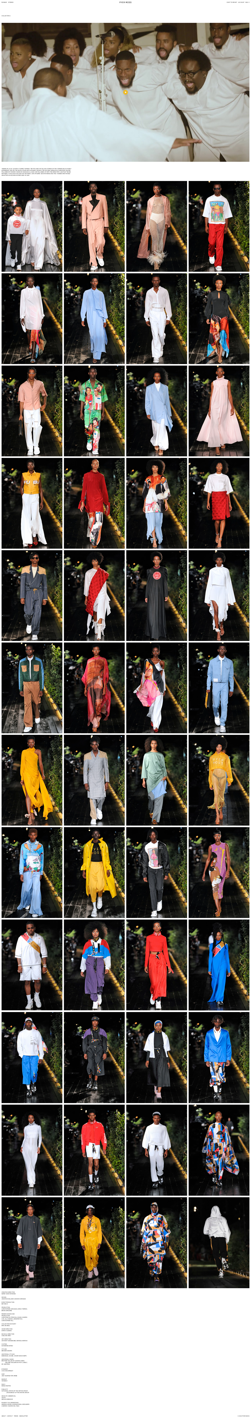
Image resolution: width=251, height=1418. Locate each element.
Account (241, 2)
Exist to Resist (232, 2)
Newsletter (23, 1416)
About (4, 1416)
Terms (16, 1416)
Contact (10, 1416)
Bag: (247, 2)
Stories (11, 2)
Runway (4, 2)
